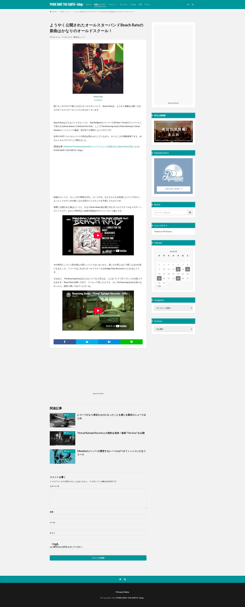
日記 (140, 4)
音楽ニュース (99, 4)
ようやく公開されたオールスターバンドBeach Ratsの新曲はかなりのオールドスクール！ (104, 12)
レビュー (112, 4)
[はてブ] (109, 341)
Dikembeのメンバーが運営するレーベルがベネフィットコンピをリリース (111, 453)
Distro (147, 4)
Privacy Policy (122, 592)
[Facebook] (65, 341)
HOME (54, 12)
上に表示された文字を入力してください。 (67, 547)
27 (178, 278)
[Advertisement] (73, 172)
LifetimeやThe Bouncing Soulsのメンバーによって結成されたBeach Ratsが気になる (100, 146)
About (89, 4)
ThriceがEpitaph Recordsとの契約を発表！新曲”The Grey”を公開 (111, 432)
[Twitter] (87, 341)
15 (188, 269)
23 (159, 278)
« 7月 (159, 286)
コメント (54, 486)
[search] (190, 212)
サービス (123, 4)
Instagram (98, 100)
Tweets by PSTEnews (163, 231)
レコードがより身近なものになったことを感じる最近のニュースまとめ (111, 416)
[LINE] (131, 341)
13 (178, 269)
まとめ (133, 4)
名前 (51, 512)
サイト (52, 533)
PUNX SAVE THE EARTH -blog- (67, 4)
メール (52, 522)
